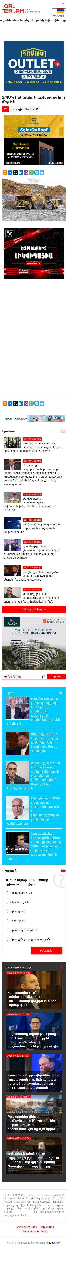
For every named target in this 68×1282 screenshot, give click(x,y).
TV (5, 109)
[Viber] (26, 172)
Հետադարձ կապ (26, 1226)
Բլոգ (9, 693)
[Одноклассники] (5, 172)
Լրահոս (8, 431)
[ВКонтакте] (10, 172)
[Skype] (36, 172)
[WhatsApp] (31, 172)
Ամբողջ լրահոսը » (34, 609)
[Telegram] (42, 172)
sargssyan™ (55, 1242)
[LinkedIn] (21, 172)
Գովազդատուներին (35, 1231)
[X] (15, 172)
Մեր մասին (47, 1226)
